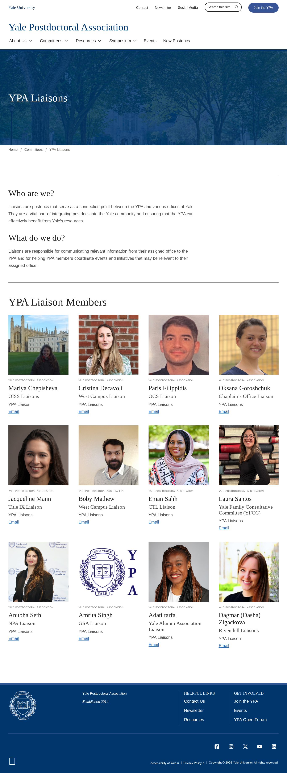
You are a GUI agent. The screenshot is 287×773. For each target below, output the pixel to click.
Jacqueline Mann (29, 498)
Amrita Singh (96, 615)
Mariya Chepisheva (32, 388)
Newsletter (163, 7)
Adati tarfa (162, 615)
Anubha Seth (24, 615)
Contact (142, 7)
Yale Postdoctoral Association (68, 27)
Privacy (194, 763)
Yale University (21, 7)
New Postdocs (176, 40)
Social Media (188, 7)
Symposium (120, 40)
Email (13, 411)
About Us (17, 40)
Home (13, 149)
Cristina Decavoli (100, 388)
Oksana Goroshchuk (244, 388)
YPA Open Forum (250, 719)
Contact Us (194, 701)
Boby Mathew (97, 498)
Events (150, 40)
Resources (86, 40)
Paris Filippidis (168, 388)
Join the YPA (263, 7)
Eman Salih (163, 498)
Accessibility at (164, 763)
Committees (51, 40)
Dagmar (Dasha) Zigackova (240, 619)
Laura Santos (235, 498)
